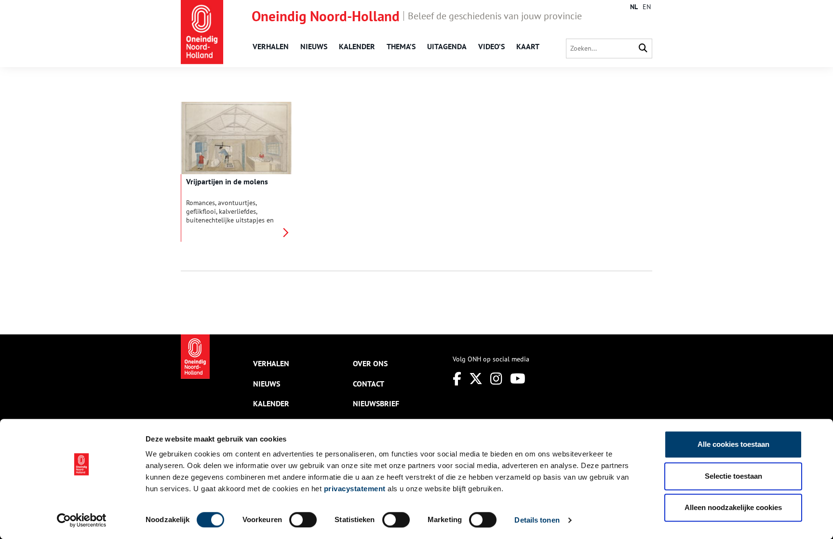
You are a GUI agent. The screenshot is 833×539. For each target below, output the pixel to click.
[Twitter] (476, 378)
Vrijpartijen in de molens (227, 181)
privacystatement (355, 488)
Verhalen (271, 46)
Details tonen (536, 520)
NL (634, 6)
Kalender (357, 46)
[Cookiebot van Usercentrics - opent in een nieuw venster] (82, 520)
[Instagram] (496, 378)
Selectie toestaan (733, 476)
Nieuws (313, 46)
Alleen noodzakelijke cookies (733, 507)
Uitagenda (447, 46)
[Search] (643, 48)
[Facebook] (457, 378)
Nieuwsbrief (376, 403)
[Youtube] (517, 378)
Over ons (370, 363)
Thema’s (401, 46)
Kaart (527, 46)
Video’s (491, 46)
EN (647, 6)
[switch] (303, 519)
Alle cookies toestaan (733, 444)
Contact (368, 383)
